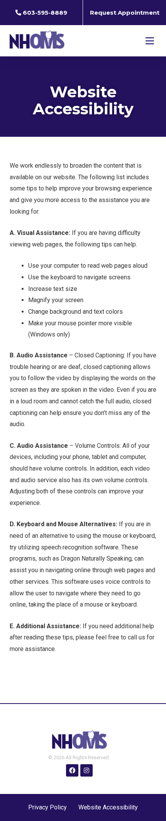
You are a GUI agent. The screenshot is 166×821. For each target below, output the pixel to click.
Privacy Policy (47, 807)
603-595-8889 (45, 12)
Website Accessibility (108, 807)
